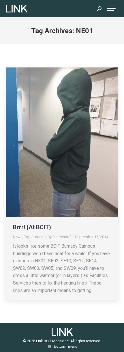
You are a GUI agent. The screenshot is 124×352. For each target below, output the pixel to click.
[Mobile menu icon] (111, 8)
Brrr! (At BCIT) (32, 227)
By (59, 237)
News (17, 237)
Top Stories (33, 237)
